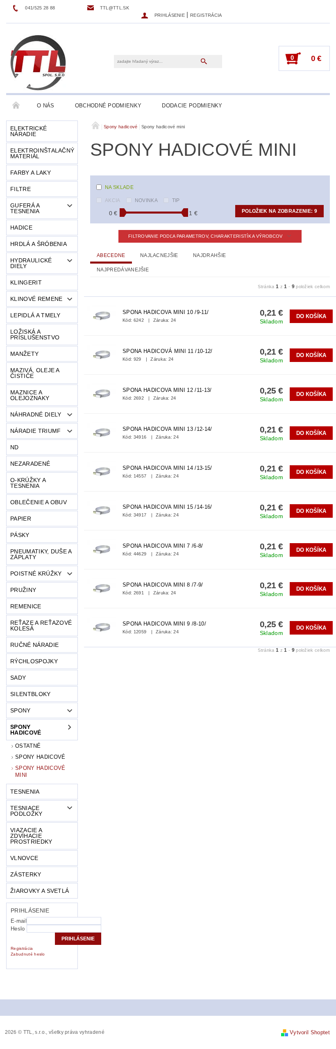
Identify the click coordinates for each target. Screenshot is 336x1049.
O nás (45, 105)
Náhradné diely (35, 414)
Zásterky (25, 874)
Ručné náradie (34, 645)
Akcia (112, 200)
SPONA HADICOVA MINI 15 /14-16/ (167, 507)
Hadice (21, 227)
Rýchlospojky (34, 661)
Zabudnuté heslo (28, 954)
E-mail (19, 921)
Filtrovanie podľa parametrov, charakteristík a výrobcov (206, 236)
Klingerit (26, 282)
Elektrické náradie (28, 131)
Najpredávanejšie (123, 270)
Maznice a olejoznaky (29, 395)
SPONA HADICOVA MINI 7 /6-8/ (163, 545)
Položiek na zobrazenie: (279, 211)
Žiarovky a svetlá (39, 890)
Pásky (20, 535)
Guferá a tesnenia (25, 208)
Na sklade (119, 187)
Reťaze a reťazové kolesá (41, 625)
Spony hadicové (25, 730)
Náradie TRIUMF (35, 431)
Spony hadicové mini (40, 771)
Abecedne (111, 255)
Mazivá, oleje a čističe (35, 373)
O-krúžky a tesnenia (28, 483)
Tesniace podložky (26, 811)
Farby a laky (30, 172)
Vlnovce (24, 858)
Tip (176, 200)
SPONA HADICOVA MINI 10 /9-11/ (166, 312)
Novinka (146, 200)
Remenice (25, 606)
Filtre (20, 189)
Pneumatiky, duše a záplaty (41, 554)
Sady (18, 677)
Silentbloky (30, 694)
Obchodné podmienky (108, 105)
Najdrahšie (209, 255)
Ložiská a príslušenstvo (34, 334)
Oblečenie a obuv (38, 502)
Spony (20, 710)
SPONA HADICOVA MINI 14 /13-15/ (167, 468)
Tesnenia (25, 791)
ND (14, 447)
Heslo (18, 929)
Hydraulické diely (31, 263)
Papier (20, 518)
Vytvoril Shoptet (310, 1032)
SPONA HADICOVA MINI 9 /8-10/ (164, 623)
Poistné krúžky (35, 573)
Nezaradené (30, 463)
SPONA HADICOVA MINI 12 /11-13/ (167, 390)
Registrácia (206, 15)
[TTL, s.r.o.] (38, 62)
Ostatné (28, 746)
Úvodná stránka (16, 105)
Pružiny (23, 590)
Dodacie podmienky (192, 105)
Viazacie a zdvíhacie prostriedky (31, 836)
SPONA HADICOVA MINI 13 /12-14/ (167, 429)
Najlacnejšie (159, 255)
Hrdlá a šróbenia (38, 244)
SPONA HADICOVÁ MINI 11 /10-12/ (168, 351)
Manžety (24, 353)
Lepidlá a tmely (35, 315)
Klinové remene (36, 299)
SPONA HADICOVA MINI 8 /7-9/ (163, 584)
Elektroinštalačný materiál (42, 153)
